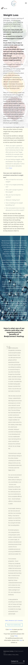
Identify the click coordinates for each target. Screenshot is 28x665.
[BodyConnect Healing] (14, 3)
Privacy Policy (15, 654)
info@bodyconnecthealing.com (17, 663)
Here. (10, 168)
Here (10, 629)
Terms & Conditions (8, 654)
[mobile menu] (26, 3)
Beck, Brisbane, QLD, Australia (14, 620)
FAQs (16, 636)
